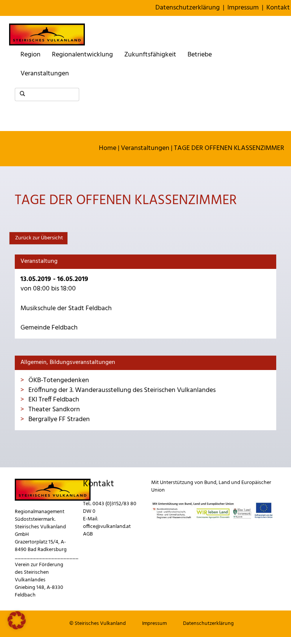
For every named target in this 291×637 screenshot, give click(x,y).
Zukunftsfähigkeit (150, 54)
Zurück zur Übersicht (38, 238)
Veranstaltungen (44, 73)
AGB (88, 534)
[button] (16, 620)
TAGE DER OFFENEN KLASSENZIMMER (229, 148)
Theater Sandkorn (53, 409)
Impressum (243, 7)
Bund (210, 482)
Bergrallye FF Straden (58, 419)
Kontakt (278, 7)
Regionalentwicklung (82, 54)
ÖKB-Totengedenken (58, 380)
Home (107, 148)
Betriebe (200, 54)
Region (30, 54)
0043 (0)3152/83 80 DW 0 (109, 508)
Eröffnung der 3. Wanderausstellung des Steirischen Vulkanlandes (121, 390)
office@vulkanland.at (107, 526)
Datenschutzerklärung (187, 7)
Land (224, 482)
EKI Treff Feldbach (53, 399)
